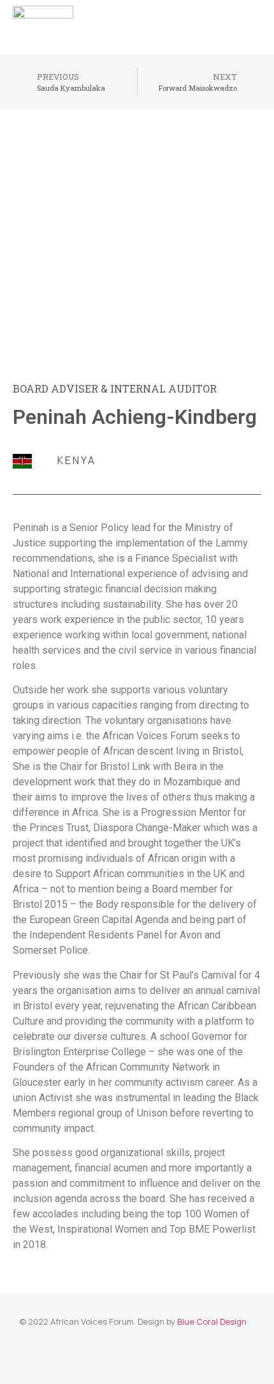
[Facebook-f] (181, 20)
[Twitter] (204, 20)
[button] (262, 20)
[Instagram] (229, 20)
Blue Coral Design (212, 1321)
